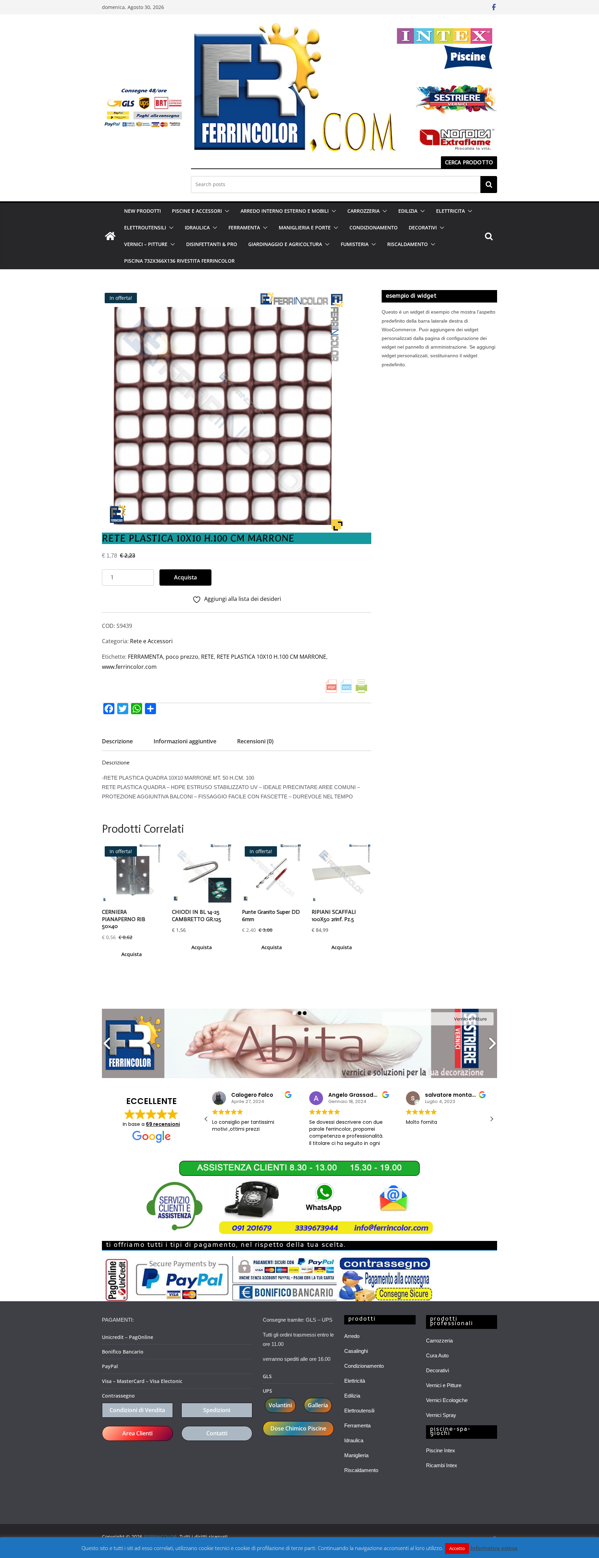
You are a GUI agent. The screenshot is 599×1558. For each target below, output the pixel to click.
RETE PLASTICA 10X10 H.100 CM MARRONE (271, 656)
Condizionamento (364, 1366)
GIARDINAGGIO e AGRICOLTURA (285, 244)
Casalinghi (356, 1351)
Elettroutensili (359, 1410)
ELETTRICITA (450, 211)
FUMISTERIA (354, 244)
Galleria (318, 1405)
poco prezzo (182, 656)
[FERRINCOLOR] (110, 236)
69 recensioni (163, 1124)
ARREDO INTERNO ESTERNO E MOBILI (285, 211)
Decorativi (437, 1370)
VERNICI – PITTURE (145, 244)
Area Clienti (137, 1433)
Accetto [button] (457, 1548)
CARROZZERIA (363, 211)
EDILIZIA (407, 211)
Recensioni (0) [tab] (255, 741)
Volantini (280, 1405)
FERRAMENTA (244, 227)
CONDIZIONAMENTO (373, 227)
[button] (225, 211)
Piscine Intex (440, 1450)
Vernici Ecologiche (447, 1400)
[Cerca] (488, 184)
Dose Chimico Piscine (298, 1428)
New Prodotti (142, 211)
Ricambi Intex (441, 1465)
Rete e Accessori (151, 641)
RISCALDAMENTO (407, 244)
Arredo (351, 1336)
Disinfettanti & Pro (211, 244)
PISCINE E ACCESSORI (197, 211)
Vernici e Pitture (443, 1385)
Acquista (185, 577)
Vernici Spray (441, 1415)
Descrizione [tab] (117, 741)
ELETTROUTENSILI (145, 227)
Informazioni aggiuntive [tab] (185, 741)
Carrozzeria (439, 1340)
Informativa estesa (494, 1547)
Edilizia (352, 1396)
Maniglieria (356, 1455)
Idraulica (353, 1440)
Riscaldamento (361, 1470)
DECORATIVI (423, 227)
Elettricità (354, 1381)
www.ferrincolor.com (129, 667)
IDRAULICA (197, 227)
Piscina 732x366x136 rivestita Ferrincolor (179, 260)
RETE (207, 656)
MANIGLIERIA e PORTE (305, 227)
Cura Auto (437, 1355)
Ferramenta (357, 1425)
